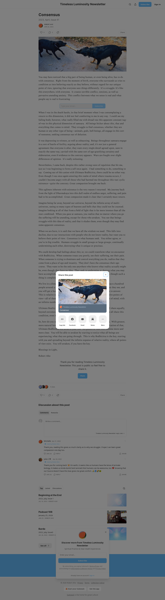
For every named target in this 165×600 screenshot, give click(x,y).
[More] (103, 319)
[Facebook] (72, 319)
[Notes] (93, 319)
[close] (106, 274)
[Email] (82, 319)
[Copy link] (62, 319)
